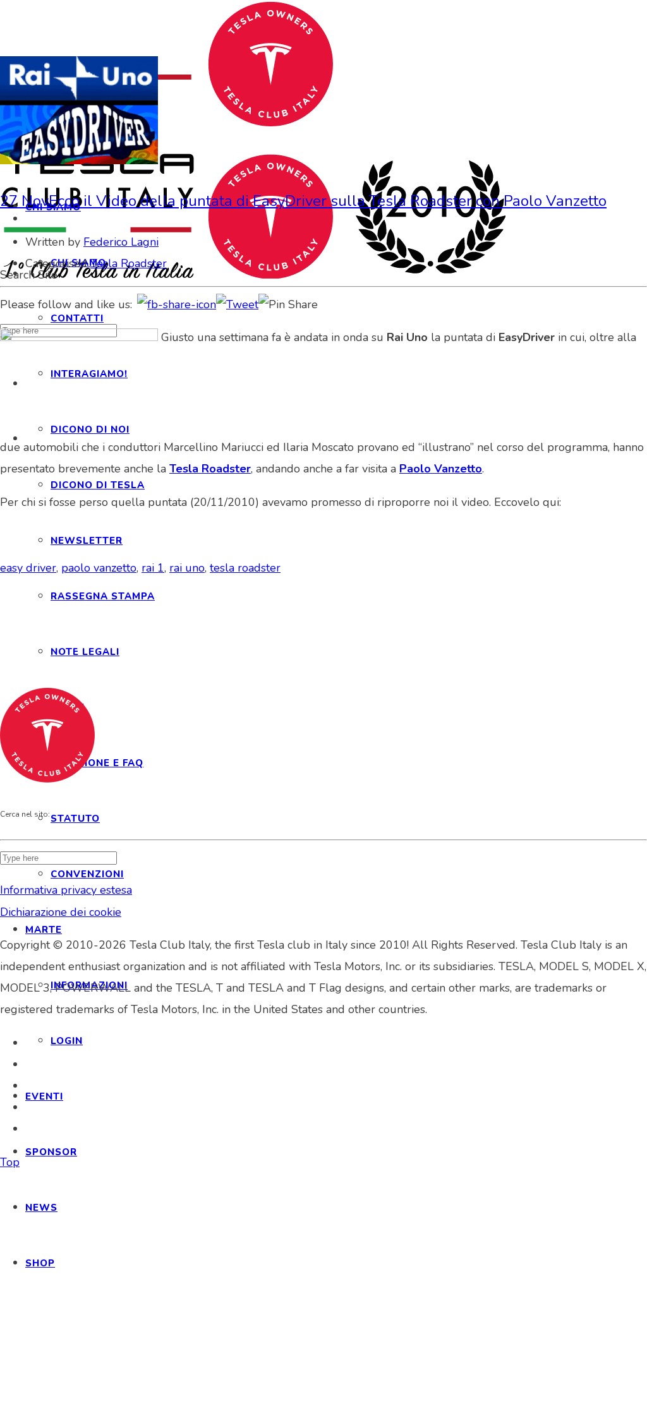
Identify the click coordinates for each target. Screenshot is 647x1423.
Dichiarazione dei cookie (60, 912)
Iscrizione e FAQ (97, 763)
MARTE (43, 929)
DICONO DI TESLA (98, 485)
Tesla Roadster (128, 263)
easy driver (28, 567)
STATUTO (75, 818)
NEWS (41, 1207)
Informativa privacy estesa (66, 890)
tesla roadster (245, 567)
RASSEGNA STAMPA (103, 596)
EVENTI (44, 1096)
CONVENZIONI (87, 874)
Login (67, 1041)
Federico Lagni (121, 241)
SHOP (40, 1263)
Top (10, 1162)
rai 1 (153, 567)
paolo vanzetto (98, 567)
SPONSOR (51, 1152)
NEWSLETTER (87, 540)
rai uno (187, 567)
